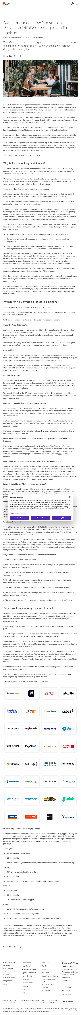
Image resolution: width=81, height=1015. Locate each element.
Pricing (5, 984)
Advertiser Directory (29, 969)
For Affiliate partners (9, 977)
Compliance (23, 1000)
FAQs (24, 993)
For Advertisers (8, 968)
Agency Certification (29, 973)
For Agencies (7, 981)
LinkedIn (68, 991)
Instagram (68, 994)
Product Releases (28, 983)
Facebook (68, 987)
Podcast (25, 986)
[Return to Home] (7, 4)
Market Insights (27, 976)
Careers (44, 969)
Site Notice (42, 1001)
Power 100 (25, 989)
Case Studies (26, 979)
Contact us (66, 980)
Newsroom (45, 973)
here (59, 454)
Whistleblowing (33, 1000)
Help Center (26, 966)
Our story (45, 966)
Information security (53, 1001)
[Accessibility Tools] (72, 3)
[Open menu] (77, 3)
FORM (63, 935)
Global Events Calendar (50, 976)
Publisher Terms (13, 1001)
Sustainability (46, 990)
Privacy (5, 1000)
